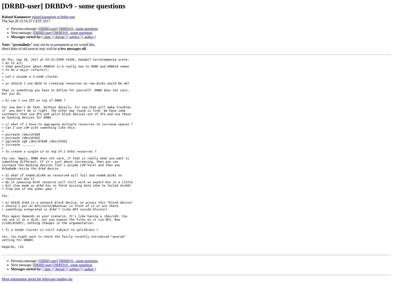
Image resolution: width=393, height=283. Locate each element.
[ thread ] (59, 37)
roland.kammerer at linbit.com (53, 17)
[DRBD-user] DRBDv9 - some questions (68, 29)
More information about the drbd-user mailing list (37, 279)
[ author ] (89, 37)
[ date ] (48, 37)
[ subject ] (74, 37)
